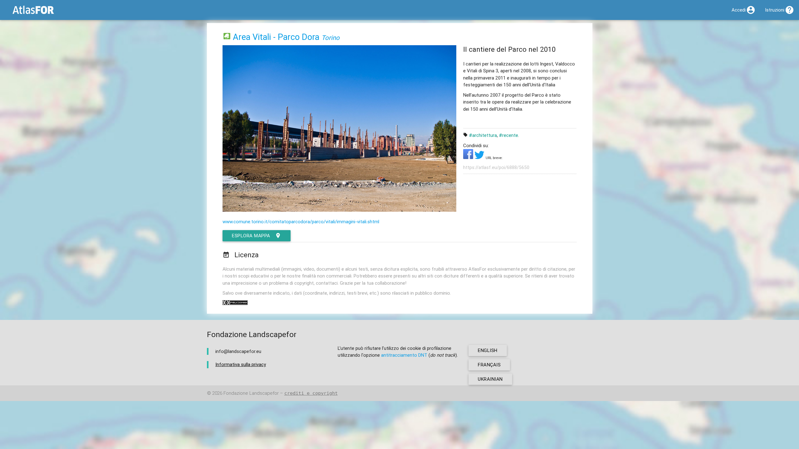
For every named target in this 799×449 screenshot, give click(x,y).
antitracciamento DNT (404, 355)
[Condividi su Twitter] (480, 157)
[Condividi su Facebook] (468, 157)
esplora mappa (251, 236)
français (489, 365)
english (488, 350)
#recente (508, 135)
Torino (330, 37)
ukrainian (490, 379)
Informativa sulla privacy (240, 364)
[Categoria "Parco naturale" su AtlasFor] (227, 37)
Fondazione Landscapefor (251, 393)
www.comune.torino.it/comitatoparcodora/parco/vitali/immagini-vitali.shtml (301, 221)
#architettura (483, 135)
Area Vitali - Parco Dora (276, 37)
